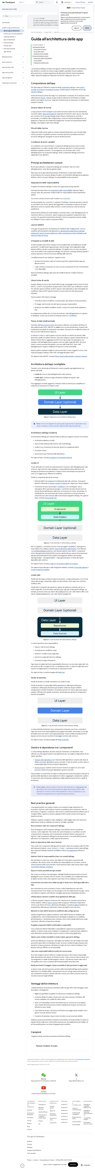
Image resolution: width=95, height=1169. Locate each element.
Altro (21, 2)
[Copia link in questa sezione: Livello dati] (42, 575)
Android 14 (64, 1113)
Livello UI (52, 564)
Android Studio (80, 2)
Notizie (29, 1123)
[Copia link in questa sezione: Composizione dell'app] (57, 83)
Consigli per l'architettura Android (61, 458)
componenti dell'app (68, 87)
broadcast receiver (52, 90)
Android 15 (64, 1110)
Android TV (53, 1123)
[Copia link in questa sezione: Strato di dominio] (48, 678)
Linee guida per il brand (47, 1160)
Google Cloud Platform (34, 1150)
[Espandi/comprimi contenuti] (44, 45)
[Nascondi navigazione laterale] (22, 1166)
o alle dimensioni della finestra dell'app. (72, 231)
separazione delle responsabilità (61, 190)
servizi (82, 87)
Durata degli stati (51, 498)
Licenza (35, 1160)
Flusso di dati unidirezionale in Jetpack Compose (71, 356)
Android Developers (36, 32)
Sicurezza (30, 1117)
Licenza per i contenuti (83, 1059)
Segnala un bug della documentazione (88, 1113)
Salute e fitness (43, 1112)
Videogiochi (42, 1104)
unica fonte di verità (47, 325)
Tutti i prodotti (31, 1153)
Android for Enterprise (30, 1113)
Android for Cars (53, 1119)
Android (29, 1110)
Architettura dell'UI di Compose (67, 564)
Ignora (76, 28)
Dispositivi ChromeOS (53, 1114)
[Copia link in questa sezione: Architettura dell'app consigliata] (67, 364)
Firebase (29, 1147)
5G (39, 1124)
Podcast (29, 1129)
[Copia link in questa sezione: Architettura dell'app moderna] (59, 433)
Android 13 (64, 1116)
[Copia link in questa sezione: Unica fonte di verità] (50, 280)
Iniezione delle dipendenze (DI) (45, 760)
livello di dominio (63, 740)
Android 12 (64, 1119)
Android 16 (64, 1107)
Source (29, 1120)
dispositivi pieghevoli (49, 114)
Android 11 (64, 1122)
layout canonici (53, 903)
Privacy (41, 1121)
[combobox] (44, 2)
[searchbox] (12, 16)
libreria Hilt (80, 787)
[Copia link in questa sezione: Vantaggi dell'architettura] (60, 984)
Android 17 (64, 1104)
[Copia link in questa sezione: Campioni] (43, 1032)
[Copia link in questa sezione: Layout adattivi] (46, 225)
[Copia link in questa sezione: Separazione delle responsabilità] (61, 183)
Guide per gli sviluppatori (76, 1113)
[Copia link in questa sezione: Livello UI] (40, 463)
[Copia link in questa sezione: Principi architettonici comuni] (64, 163)
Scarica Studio (76, 1121)
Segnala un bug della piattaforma (87, 1106)
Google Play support (87, 1118)
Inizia (87, 28)
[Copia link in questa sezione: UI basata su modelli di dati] (56, 241)
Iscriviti (73, 1164)
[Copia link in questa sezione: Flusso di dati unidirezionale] (57, 321)
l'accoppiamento (72, 850)
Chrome (29, 1144)
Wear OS (52, 1111)
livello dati (61, 672)
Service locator (40, 768)
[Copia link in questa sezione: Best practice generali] (56, 803)
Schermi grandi (52, 1107)
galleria (76, 905)
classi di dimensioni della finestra (65, 549)
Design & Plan (48, 32)
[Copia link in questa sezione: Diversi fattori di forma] (53, 108)
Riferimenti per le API (76, 1117)
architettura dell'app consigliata (42, 867)
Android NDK (76, 1124)
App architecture (9, 9)
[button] (11, 27)
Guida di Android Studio (76, 1109)
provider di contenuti (38, 90)
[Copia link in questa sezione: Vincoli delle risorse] (50, 128)
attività (43, 98)
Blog (28, 1126)
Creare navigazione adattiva (40, 570)
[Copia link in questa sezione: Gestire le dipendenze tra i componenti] (75, 748)
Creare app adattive (80, 567)
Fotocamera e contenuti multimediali (43, 1116)
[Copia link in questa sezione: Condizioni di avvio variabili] (56, 142)
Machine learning (41, 1108)
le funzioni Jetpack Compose (57, 483)
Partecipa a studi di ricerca (88, 1123)
